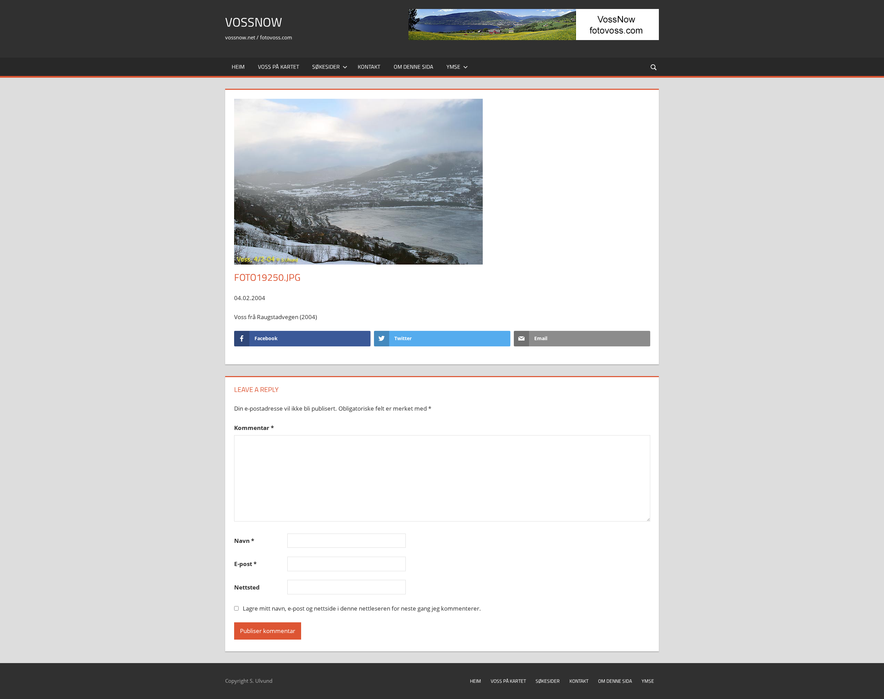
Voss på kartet (278, 67)
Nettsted (247, 587)
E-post (245, 564)
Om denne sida (413, 67)
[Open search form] (654, 67)
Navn (244, 541)
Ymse (453, 67)
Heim (238, 67)
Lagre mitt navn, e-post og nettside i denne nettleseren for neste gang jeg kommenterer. (362, 608)
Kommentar (254, 428)
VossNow (253, 21)
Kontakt (369, 67)
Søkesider (326, 67)
